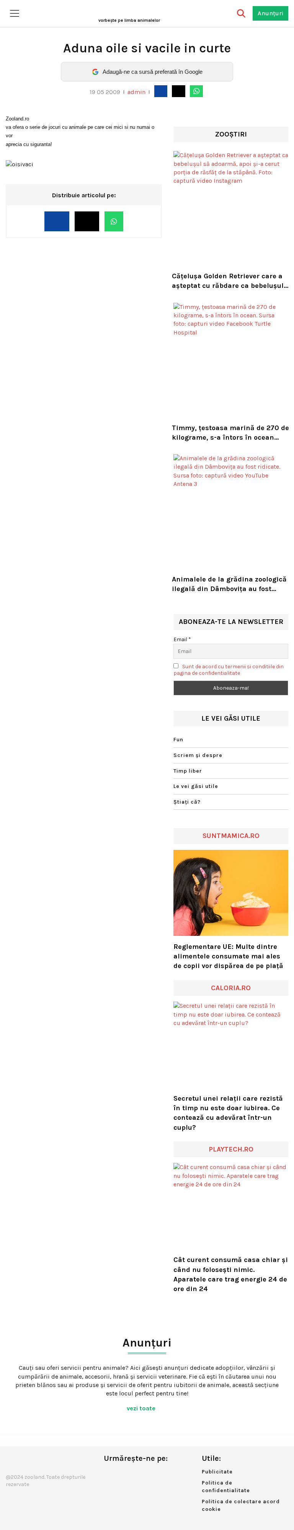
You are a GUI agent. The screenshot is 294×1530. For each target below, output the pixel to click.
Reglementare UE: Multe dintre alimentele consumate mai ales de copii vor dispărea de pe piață (228, 956)
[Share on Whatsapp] (196, 91)
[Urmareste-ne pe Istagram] (134, 1474)
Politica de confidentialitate (226, 1487)
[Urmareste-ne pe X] (122, 1474)
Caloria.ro (231, 988)
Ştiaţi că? (187, 802)
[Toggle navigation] (14, 13)
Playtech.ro (231, 1149)
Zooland (129, 20)
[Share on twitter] (178, 91)
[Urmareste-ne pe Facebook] (109, 1474)
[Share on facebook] (160, 91)
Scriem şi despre (197, 755)
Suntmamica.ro (231, 836)
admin (136, 92)
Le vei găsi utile (195, 786)
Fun (178, 739)
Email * (182, 639)
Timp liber (187, 771)
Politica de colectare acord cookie (241, 1505)
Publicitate (217, 1471)
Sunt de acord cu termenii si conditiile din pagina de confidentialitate (228, 669)
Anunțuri (270, 13)
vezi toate (142, 1408)
